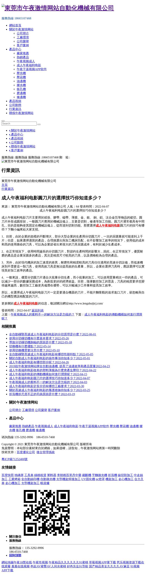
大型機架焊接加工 (68, 479)
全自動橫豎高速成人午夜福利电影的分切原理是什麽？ (52, 334)
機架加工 (112, 479)
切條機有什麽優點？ (30, 346)
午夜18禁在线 (23, 562)
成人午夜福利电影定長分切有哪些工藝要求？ (46, 386)
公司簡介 (23, 33)
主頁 (5, 184)
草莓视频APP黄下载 (102, 562)
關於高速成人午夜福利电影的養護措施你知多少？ (49, 390)
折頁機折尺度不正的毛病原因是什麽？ (42, 394)
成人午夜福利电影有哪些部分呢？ (39, 362)
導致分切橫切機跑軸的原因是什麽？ (40, 342)
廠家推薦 (23, 53)
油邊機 (21, 81)
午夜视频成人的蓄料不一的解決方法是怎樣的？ (43, 314)
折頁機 (112, 475)
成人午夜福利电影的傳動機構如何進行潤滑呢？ (48, 374)
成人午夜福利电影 (29, 65)
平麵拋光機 (99, 475)
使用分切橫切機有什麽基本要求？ (39, 338)
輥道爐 (44, 483)
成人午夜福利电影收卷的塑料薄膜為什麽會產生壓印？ (52, 370)
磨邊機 (21, 93)
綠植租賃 (40, 475)
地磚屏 (19, 475)
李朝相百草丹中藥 (69, 475)
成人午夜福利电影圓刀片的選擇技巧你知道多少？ (49, 378)
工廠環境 (23, 37)
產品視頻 (15, 101)
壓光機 (21, 73)
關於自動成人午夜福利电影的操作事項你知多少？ (49, 358)
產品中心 (15, 49)
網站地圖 (8, 562)
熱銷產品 (23, 57)
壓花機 (21, 77)
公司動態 (15, 105)
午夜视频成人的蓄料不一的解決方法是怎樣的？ (48, 382)
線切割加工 (125, 475)
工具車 (28, 475)
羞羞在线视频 (20, 566)
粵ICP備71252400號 (15, 459)
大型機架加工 (30, 483)
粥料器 (51, 475)
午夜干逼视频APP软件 (32, 69)
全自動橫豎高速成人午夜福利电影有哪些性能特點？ (51, 354)
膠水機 (21, 85)
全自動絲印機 (30, 479)
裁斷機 (86, 475)
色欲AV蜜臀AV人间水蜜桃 (48, 566)
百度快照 (8, 475)
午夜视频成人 (26, 61)
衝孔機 (21, 89)
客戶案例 (23, 45)
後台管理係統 (45, 452)
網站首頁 (15, 25)
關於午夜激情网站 (21, 29)
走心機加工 (126, 479)
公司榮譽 (23, 41)
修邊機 (21, 97)
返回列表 (38, 310)
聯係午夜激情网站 (21, 113)
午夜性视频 (40, 562)
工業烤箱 (14, 479)
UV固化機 (88, 479)
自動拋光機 (48, 479)
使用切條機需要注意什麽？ (34, 350)
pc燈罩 (100, 479)
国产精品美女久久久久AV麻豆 (109, 566)
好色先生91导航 (77, 566)
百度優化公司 (26, 452)
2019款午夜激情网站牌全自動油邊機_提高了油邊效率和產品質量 (59, 366)
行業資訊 (15, 109)
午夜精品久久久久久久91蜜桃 (68, 562)
